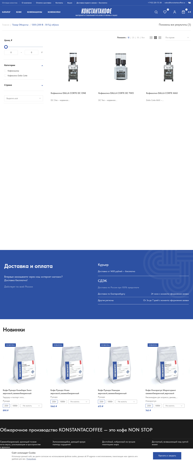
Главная (5, 24)
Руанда (6, 401)
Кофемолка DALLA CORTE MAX (162, 93)
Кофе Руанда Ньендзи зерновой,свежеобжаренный (112, 392)
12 (128, 37)
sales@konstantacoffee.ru (175, 3)
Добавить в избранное (90, 49)
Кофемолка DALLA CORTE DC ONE (68, 93)
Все (143, 37)
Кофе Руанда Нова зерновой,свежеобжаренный (64, 392)
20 (133, 37)
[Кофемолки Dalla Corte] (5, 76)
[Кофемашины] (5, 71)
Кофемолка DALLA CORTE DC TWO (116, 93)
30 (138, 37)
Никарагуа (151, 401)
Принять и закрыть (167, 456)
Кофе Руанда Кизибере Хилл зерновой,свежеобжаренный (17, 392)
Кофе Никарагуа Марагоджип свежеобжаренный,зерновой (161, 392)
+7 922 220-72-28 (155, 3)
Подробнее (31, 459)
